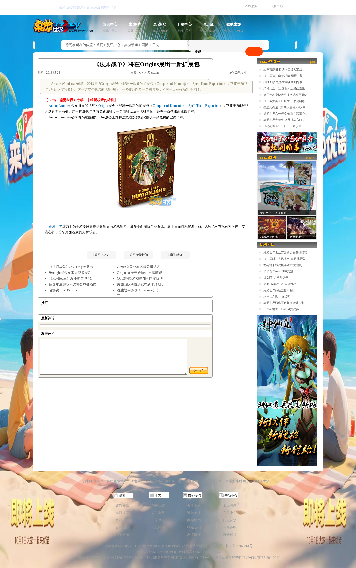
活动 (164, 30)
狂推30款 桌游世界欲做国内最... (283, 82)
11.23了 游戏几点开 (275, 277)
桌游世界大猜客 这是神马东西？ (284, 120)
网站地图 (194, 520)
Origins (103, 106)
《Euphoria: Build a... (64, 290)
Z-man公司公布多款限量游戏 (138, 267)
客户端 (228, 30)
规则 (180, 30)
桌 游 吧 (159, 24)
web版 (239, 30)
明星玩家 (158, 505)
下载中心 (184, 24)
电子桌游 (122, 534)
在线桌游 (251, 6)
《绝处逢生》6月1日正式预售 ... (283, 126)
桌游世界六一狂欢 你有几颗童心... (285, 113)
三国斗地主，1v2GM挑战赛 (281, 309)
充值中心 (277, 6)
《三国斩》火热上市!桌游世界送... (285, 258)
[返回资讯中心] (138, 255)
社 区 (209, 24)
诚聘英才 (194, 513)
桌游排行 (122, 527)
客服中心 (230, 513)
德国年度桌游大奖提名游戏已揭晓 (285, 94)
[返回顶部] (175, 255)
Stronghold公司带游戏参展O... (71, 273)
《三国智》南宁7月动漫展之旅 (283, 76)
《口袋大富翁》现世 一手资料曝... (285, 101)
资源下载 (122, 520)
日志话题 (158, 520)
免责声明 (230, 527)
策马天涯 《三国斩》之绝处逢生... (285, 88)
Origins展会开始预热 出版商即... (141, 273)
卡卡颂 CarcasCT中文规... (279, 271)
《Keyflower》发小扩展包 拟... (71, 278)
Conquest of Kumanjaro (169, 106)
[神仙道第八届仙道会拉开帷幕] (287, 152)
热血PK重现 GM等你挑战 (279, 284)
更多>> (310, 158)
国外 (130, 30)
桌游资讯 (122, 505)
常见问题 (230, 505)
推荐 (155, 30)
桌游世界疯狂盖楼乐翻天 (279, 290)
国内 (139, 30)
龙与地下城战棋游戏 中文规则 (282, 265)
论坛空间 (158, 527)
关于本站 (194, 505)
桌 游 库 (135, 24)
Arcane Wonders (60, 106)
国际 (145, 45)
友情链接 (194, 534)
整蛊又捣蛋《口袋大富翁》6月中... (285, 107)
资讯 (106, 30)
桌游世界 (55, 226)
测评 (114, 30)
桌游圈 (213, 30)
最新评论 (48, 318)
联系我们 (194, 527)
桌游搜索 (122, 513)
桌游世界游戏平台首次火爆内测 (283, 303)
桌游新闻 (131, 45)
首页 (99, 45)
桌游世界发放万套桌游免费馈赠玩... (286, 252)
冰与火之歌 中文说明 (276, 296)
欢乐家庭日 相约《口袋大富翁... (283, 69)
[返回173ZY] (101, 255)
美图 (189, 30)
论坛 (203, 30)
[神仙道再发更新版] (287, 465)
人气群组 (158, 513)
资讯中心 (110, 24)
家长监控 (230, 534)
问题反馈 (230, 520)
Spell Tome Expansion (203, 106)
